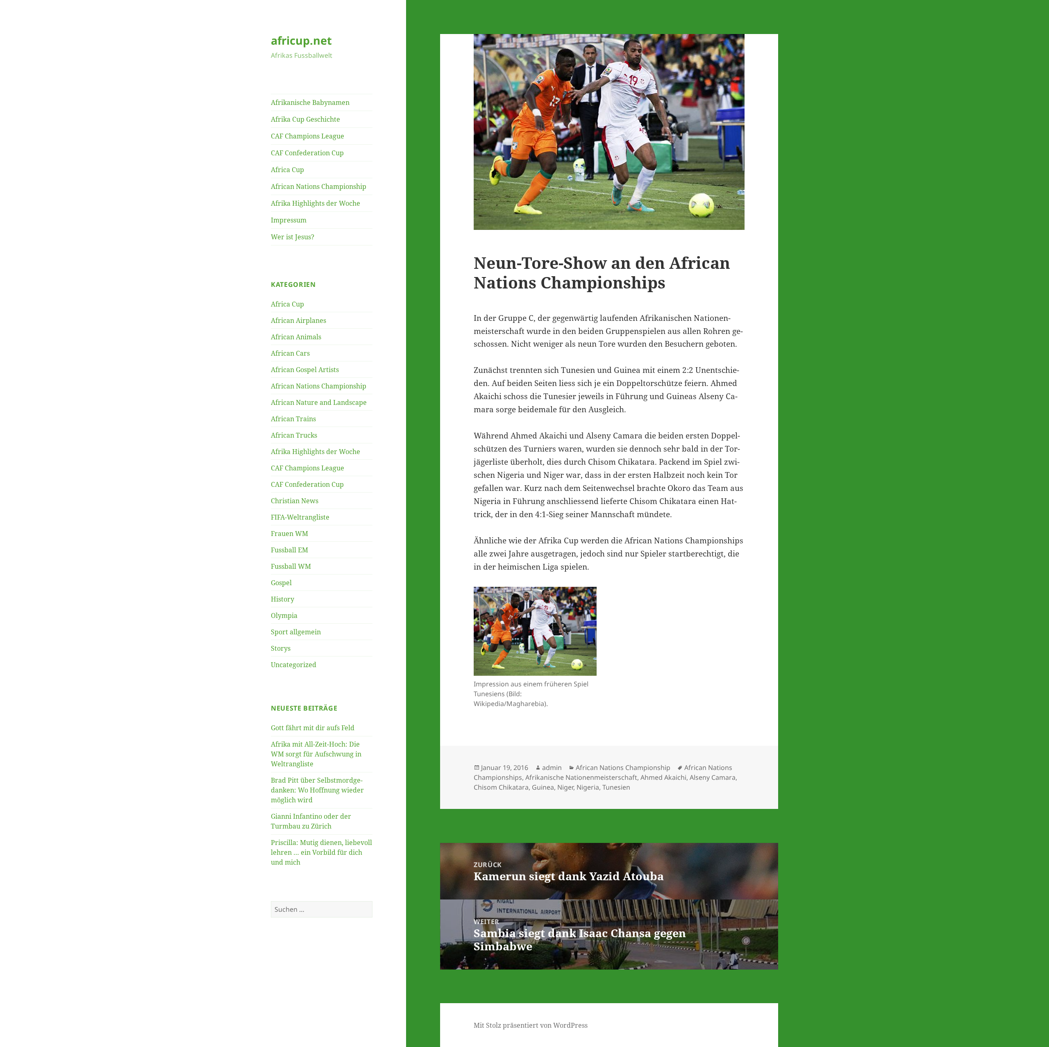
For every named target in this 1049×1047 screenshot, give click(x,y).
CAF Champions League (307, 136)
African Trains (293, 418)
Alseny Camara (713, 777)
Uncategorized (293, 664)
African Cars (290, 353)
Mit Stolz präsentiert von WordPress (531, 1025)
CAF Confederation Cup (307, 152)
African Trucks (294, 435)
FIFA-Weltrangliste (300, 517)
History (282, 599)
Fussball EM (289, 549)
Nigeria (588, 787)
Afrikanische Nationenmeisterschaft (581, 777)
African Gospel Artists (305, 369)
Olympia (284, 615)
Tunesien (616, 787)
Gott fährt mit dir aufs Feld (312, 727)
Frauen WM (289, 533)
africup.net (301, 40)
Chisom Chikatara (501, 787)
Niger (565, 787)
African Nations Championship (318, 186)
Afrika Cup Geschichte (305, 119)
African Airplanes (298, 320)
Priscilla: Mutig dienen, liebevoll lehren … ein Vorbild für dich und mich (321, 852)
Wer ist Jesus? (292, 236)
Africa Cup (287, 169)
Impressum (289, 220)
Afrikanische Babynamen (310, 102)
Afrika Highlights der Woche (315, 203)
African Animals (296, 336)
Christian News (294, 500)
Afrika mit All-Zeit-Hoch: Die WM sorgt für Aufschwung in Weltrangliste (316, 754)
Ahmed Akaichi (663, 777)
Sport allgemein (296, 631)
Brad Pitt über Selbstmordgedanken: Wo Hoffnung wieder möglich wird (317, 790)
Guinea (543, 787)
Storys (281, 648)
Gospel (281, 582)
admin (552, 767)
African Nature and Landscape (319, 402)
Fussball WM (291, 566)
